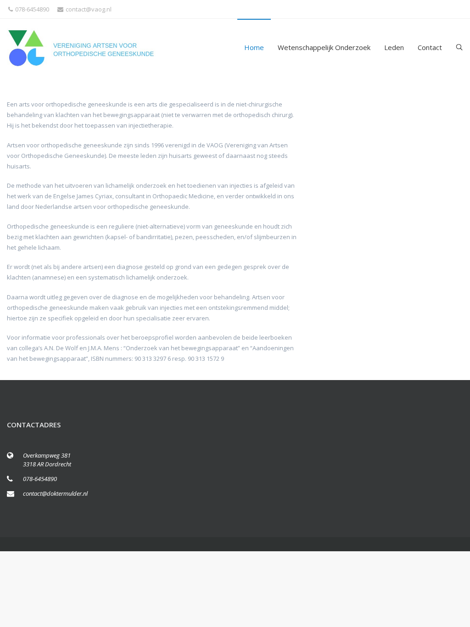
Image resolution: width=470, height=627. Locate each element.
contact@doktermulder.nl (55, 493)
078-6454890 (32, 9)
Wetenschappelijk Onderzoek (324, 47)
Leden (394, 47)
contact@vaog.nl (89, 9)
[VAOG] (83, 47)
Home (254, 47)
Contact (430, 47)
